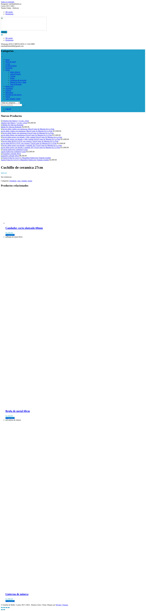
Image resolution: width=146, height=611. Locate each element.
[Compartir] (6, 607)
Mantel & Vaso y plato (18, 82)
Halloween (9, 86)
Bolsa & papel (10, 62)
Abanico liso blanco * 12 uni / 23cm (14, 123)
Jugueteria (9, 88)
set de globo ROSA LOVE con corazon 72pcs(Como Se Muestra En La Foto (29, 143)
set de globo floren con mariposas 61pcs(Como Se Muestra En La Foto (26, 135)
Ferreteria (8, 68)
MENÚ (4, 32)
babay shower (15, 72)
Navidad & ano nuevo (13, 95)
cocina (7, 64)
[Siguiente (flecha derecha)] (4, 609)
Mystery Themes (62, 605)
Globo (12, 78)
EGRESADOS (11, 66)
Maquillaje (9, 93)
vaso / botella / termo (12, 99)
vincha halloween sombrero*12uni (13, 152)
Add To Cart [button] (10, 235)
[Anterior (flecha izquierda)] (2, 609)
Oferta (7, 97)
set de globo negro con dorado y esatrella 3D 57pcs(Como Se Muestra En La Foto (30, 147)
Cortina (12, 76)
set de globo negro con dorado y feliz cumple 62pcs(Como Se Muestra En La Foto (30, 139)
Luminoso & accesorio (18, 80)
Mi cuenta (9, 12)
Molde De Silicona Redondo (11, 127)
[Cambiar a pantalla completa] (4, 607)
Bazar (7, 60)
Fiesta (7, 70)
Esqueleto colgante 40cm (10, 156)
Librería (8, 90)
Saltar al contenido (7, 2)
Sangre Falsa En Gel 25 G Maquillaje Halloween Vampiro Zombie (25, 160)
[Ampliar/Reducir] (2, 607)
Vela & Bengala (15, 84)
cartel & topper (15, 74)
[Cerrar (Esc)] (9, 607)
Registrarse (9, 14)
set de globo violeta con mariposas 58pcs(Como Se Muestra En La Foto (26, 131)
